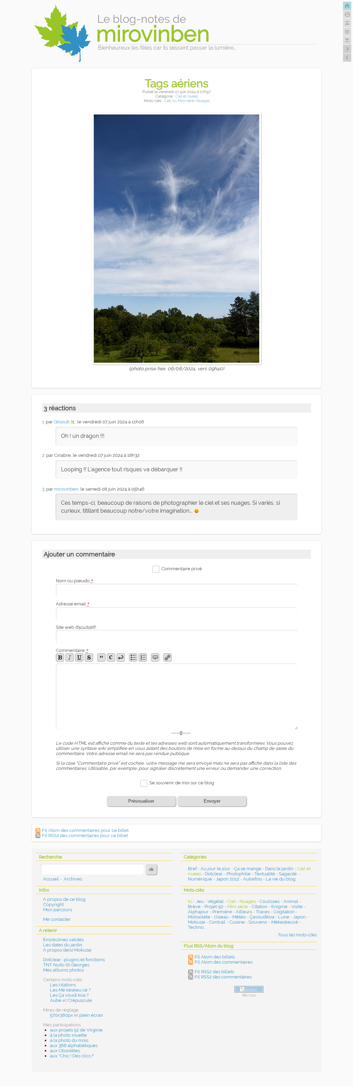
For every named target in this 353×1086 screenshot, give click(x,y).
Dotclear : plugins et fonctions (74, 959)
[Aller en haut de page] (347, 23)
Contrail (217, 922)
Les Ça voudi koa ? (69, 995)
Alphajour (198, 911)
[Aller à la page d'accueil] (347, 6)
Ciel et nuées (186, 96)
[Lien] (167, 657)
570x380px (61, 1015)
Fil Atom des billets (215, 956)
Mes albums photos (63, 970)
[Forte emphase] (60, 657)
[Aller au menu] (347, 32)
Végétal (216, 901)
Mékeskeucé (284, 922)
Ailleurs (244, 911)
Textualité (264, 873)
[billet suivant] (347, 57)
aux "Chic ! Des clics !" (72, 1055)
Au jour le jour (215, 868)
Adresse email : (73, 603)
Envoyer (212, 801)
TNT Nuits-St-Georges (66, 964)
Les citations (63, 984)
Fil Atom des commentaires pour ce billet (85, 830)
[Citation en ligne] (101, 657)
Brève (194, 906)
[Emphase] (69, 657)
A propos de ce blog (64, 899)
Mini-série (186, 101)
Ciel (167, 101)
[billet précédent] (347, 49)
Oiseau (221, 916)
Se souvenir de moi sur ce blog (181, 782)
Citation (260, 906)
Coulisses (270, 901)
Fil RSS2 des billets (214, 971)
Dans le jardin (279, 868)
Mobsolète (199, 916)
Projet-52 (213, 906)
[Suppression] (89, 657)
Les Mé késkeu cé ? (70, 990)
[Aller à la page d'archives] (347, 14)
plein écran (91, 1015)
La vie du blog (280, 879)
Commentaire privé (181, 568)
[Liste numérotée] (143, 657)
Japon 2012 (227, 879)
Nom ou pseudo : (75, 580)
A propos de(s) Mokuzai (67, 950)
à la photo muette (68, 1035)
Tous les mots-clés (297, 934)
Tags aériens (177, 83)
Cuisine (237, 922)
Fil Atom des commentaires (223, 962)
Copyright (53, 904)
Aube (55, 1000)
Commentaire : (73, 650)
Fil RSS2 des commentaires (223, 976)
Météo (239, 916)
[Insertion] (79, 657)
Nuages (203, 101)
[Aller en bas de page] (347, 40)
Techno (196, 927)
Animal (290, 901)
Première (222, 911)
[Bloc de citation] (155, 657)
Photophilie (238, 873)
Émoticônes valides (63, 939)
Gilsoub (62, 421)
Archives (73, 879)
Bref (192, 868)
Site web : (76, 627)
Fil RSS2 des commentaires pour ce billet (85, 835)
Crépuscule (80, 1000)
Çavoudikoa (262, 916)
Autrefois (252, 879)
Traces (263, 911)
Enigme (279, 906)
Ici (174, 101)
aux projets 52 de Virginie (76, 1030)
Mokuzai (196, 922)
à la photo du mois (69, 1040)
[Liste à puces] (133, 657)
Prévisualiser (141, 801)
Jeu (200, 901)
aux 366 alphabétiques (74, 1045)
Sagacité (288, 873)
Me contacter (57, 919)
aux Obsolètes (65, 1050)
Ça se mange (247, 868)
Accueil (51, 879)
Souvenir (258, 922)
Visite (297, 906)
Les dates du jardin (62, 944)
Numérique (200, 879)
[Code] (111, 657)
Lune (283, 916)
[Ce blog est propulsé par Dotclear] (248, 989)
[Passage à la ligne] (121, 657)
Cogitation (284, 911)
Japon (299, 916)
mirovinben (66, 489)
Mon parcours (57, 909)
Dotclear (214, 873)
